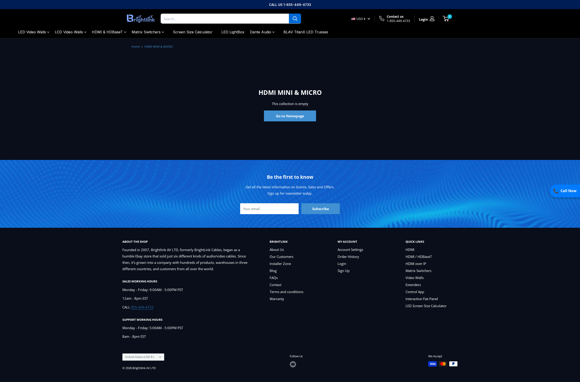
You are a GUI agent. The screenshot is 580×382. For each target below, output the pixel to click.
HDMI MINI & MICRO (158, 46)
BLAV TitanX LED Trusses (305, 32)
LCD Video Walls (69, 32)
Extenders (413, 284)
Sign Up (344, 270)
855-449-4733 (142, 307)
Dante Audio (260, 32)
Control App (415, 291)
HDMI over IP (416, 263)
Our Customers (281, 256)
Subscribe (320, 208)
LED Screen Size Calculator (426, 306)
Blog (273, 270)
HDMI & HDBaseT (107, 32)
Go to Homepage (290, 116)
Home (135, 46)
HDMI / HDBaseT (419, 256)
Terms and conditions (286, 291)
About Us (277, 249)
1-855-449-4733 (398, 21)
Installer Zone (280, 263)
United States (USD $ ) (139, 357)
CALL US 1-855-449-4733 (290, 5)
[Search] (295, 18)
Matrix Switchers (146, 32)
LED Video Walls (32, 32)
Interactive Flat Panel (422, 298)
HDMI (410, 249)
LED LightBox (232, 32)
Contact (275, 284)
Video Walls (415, 277)
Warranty (277, 298)
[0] (446, 18)
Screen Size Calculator (193, 32)
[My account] (432, 18)
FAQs (274, 277)
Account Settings (350, 249)
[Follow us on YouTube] (293, 364)
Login (342, 263)
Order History (348, 256)
